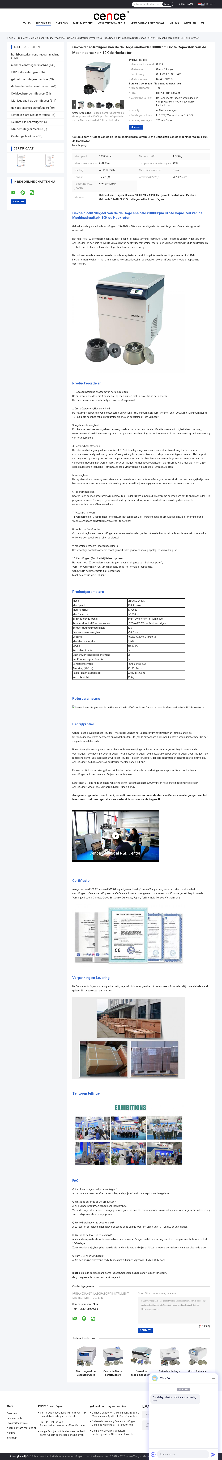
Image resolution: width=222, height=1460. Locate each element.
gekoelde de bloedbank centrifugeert (99, 1272)
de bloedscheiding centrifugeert (31, 86)
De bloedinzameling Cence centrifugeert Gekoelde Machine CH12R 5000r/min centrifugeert (115, 1423)
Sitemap (12, 1437)
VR (202, 23)
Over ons (62, 23)
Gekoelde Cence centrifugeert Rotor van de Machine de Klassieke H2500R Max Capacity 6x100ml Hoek (113, 1373)
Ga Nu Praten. (186, 4)
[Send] (213, 1454)
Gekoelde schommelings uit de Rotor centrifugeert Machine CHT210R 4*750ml (141, 1373)
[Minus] (213, 1378)
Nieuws (174, 23)
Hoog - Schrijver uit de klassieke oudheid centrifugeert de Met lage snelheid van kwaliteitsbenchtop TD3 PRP (62, 1433)
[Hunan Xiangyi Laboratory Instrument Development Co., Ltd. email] (15, 192)
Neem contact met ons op (147, 23)
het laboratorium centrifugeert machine (35, 54)
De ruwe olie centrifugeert (27, 122)
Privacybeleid (17, 1456)
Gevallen (190, 23)
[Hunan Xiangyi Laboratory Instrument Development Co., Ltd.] (111, 15)
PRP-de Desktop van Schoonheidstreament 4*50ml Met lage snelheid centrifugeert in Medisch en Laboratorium (62, 1424)
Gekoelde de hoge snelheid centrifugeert (143, 1272)
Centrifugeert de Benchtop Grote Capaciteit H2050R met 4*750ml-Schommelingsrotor (85, 1373)
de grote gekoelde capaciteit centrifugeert (96, 1277)
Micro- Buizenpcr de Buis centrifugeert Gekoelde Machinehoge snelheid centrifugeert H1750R (198, 1373)
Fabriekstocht (83, 23)
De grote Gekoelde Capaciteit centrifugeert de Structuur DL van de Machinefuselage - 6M (113, 1433)
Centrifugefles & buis (24, 136)
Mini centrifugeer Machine (27, 129)
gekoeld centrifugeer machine (48, 38)
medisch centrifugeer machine (29, 65)
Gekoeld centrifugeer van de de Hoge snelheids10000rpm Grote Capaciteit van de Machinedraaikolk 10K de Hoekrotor (98, 117)
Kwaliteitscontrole (111, 23)
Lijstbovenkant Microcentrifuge (30, 115)
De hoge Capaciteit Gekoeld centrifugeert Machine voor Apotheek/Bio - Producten (115, 1414)
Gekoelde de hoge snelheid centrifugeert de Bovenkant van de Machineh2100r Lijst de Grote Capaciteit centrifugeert (169, 1373)
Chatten (135, 127)
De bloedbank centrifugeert (28, 93)
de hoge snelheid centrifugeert (30, 107)
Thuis (27, 23)
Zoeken (167, 4)
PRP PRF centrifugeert (25, 72)
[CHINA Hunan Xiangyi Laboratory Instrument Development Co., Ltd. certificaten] (21, 160)
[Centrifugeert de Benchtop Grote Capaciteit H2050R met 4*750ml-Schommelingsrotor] (86, 1356)
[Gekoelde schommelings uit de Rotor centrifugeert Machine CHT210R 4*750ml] (141, 1356)
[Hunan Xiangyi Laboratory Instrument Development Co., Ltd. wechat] (34, 192)
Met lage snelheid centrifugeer (30, 100)
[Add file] (153, 1454)
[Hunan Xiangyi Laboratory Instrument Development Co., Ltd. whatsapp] (24, 192)
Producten (43, 23)
